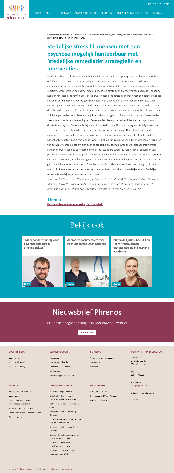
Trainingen (95, 362)
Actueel (50, 13)
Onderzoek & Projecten (59, 367)
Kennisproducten (85, 13)
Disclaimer (41, 469)
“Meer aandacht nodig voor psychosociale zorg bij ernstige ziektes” (41, 244)
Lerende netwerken (128, 13)
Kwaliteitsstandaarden (59, 362)
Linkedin (134, 400)
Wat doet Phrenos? (17, 362)
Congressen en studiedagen (102, 358)
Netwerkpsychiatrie (98, 400)
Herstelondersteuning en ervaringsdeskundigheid (75, 204)
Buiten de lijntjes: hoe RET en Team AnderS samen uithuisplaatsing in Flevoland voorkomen (131, 246)
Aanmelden (87, 332)
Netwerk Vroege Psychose (60, 392)
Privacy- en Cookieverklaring (19, 469)
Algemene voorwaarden (61, 469)
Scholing (106, 13)
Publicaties (54, 358)
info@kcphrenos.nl (139, 386)
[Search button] (149, 3)
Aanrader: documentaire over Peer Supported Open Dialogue (87, 242)
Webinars (94, 367)
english (167, 3)
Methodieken (55, 371)
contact (157, 3)
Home (38, 13)
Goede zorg (14, 396)
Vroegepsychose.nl (98, 392)
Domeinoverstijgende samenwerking (25, 413)
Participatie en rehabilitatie (21, 392)
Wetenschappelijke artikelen (61, 376)
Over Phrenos (153, 13)
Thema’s (65, 13)
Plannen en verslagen (18, 367)
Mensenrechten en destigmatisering (25, 408)
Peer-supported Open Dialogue (103, 396)
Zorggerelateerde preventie (21, 417)
